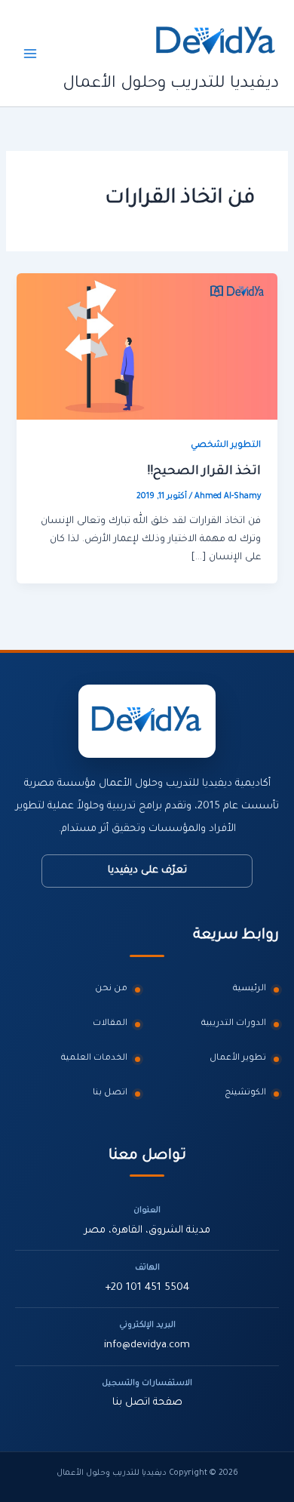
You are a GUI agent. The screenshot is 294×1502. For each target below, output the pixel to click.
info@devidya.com (147, 1345)
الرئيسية (249, 989)
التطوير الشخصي (226, 446)
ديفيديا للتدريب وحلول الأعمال (171, 84)
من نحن (111, 989)
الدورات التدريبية (233, 1024)
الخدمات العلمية (94, 1058)
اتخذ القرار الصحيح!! (204, 472)
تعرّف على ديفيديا (147, 870)
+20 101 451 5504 (147, 1288)
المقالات (110, 1024)
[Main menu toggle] (30, 53)
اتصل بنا (110, 1093)
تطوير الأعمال (238, 1058)
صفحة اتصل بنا (147, 1402)
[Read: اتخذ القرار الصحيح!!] (147, 347)
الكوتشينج (245, 1093)
